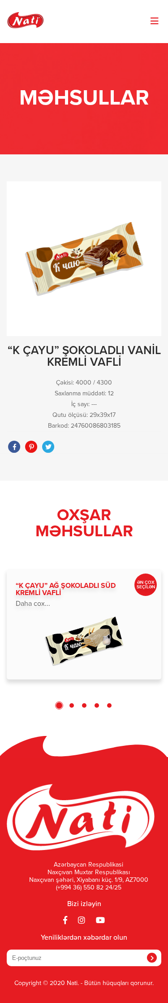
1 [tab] (59, 705)
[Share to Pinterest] (31, 447)
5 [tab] (109, 705)
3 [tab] (84, 705)
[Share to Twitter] (48, 447)
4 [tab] (97, 705)
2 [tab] (71, 705)
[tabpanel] (84, 624)
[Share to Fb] (14, 447)
